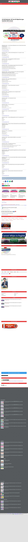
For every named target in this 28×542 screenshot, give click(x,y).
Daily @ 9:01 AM (22, 219)
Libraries (15, 294)
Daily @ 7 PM (6, 219)
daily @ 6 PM (11, 220)
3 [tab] (8, 243)
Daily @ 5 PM (16, 218)
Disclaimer (20, 513)
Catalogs (2, 294)
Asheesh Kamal (16, 514)
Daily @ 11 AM (9, 218)
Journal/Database (3, 295)
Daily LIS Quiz (3, 220)
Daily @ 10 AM (5, 218)
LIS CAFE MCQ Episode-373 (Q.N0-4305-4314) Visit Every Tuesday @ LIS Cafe (22, 196)
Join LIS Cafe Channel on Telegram (15, 372)
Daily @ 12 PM (13, 218)
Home (2, 17)
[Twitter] (8, 181)
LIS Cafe (8, 513)
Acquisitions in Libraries (7, 460)
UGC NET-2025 (7, 220)
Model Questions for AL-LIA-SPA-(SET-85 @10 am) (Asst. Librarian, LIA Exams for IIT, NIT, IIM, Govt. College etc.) (15, 420)
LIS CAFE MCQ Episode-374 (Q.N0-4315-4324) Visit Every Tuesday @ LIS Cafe (13, 196)
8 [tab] (22, 243)
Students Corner (16, 293)
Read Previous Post (4, 177)
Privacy (15, 513)
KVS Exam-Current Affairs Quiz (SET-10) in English (12, 239)
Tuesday (5, 17)
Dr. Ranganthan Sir (3, 293)
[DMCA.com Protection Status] (3, 380)
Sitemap (18, 513)
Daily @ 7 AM (3, 219)
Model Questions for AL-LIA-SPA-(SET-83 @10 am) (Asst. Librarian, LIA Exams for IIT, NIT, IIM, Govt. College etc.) (15, 426)
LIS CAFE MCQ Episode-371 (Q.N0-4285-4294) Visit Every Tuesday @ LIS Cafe (13, 455)
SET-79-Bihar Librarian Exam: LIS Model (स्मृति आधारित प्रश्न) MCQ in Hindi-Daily (13, 404)
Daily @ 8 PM (14, 219)
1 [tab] (2, 243)
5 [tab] (14, 243)
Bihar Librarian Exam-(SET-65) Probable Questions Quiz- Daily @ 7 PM (13, 299)
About (10, 513)
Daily (2, 218)
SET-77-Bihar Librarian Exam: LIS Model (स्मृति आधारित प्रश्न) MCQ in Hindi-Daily (13, 411)
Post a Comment (4, 202)
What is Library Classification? (7, 463)
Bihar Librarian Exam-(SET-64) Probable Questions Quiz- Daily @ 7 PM (13, 302)
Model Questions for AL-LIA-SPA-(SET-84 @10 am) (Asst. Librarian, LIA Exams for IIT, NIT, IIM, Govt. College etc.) (15, 423)
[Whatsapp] (10, 181)
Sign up (15, 295)
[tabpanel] (14, 238)
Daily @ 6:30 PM (20, 218)
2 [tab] (5, 243)
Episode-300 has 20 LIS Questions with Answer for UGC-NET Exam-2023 (12, 489)
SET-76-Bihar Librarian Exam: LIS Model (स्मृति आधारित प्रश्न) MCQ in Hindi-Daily (13, 414)
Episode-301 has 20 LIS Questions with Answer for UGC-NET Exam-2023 (12, 486)
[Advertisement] (14, 11)
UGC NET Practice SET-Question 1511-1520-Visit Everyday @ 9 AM (12, 492)
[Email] (12, 181)
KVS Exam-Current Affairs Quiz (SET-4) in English (10, 207)
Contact (13, 513)
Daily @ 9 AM (18, 219)
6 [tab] (17, 243)
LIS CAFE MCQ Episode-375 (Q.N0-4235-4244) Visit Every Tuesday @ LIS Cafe (5, 196)
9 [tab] (25, 243)
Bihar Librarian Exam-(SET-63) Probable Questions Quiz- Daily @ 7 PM (12, 507)
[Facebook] (5, 181)
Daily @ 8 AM (10, 219)
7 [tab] (19, 243)
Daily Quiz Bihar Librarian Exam (5, 273)
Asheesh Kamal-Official (5, 22)
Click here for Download (5, 214)
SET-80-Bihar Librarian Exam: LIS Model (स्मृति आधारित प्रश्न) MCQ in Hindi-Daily (13, 401)
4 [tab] (11, 243)
